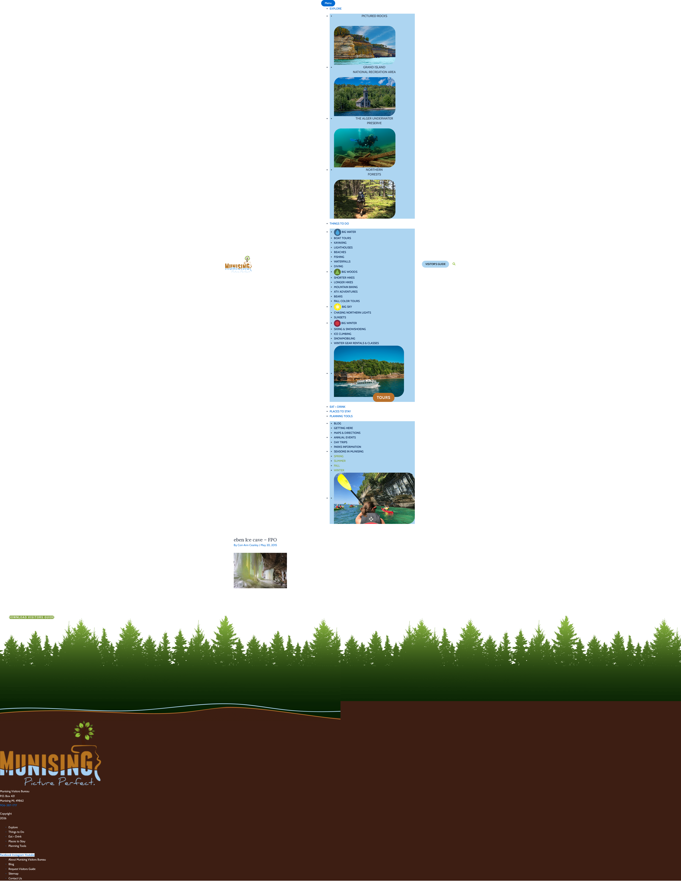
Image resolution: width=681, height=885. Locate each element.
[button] (435, 264)
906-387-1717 (8, 805)
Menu (328, 3)
